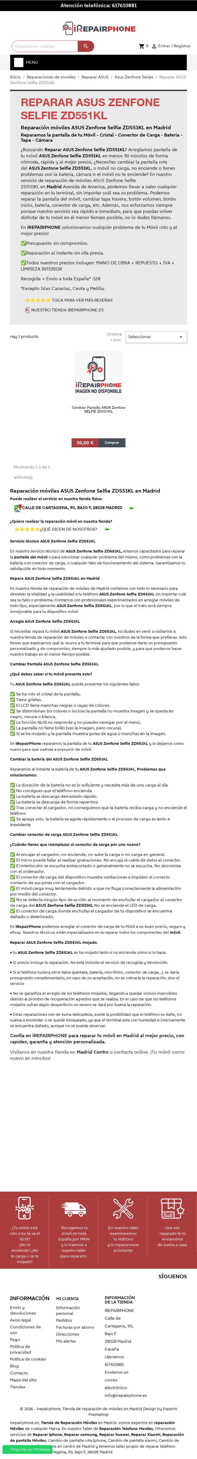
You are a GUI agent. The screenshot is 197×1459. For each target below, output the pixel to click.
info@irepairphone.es (126, 1395)
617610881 (124, 5)
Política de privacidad (20, 1349)
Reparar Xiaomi (145, 1434)
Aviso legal (20, 1320)
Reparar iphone (47, 1434)
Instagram (181, 1286)
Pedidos (64, 1320)
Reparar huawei (114, 1434)
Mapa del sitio (23, 1380)
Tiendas (17, 1387)
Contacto (19, 1373)
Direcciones (67, 1334)
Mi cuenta (67, 1299)
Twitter (137, 1286)
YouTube (148, 1286)
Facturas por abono (75, 1327)
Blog (14, 1366)
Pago (15, 1340)
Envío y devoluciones (23, 1310)
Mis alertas (66, 1341)
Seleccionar (156, 337)
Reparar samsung (80, 1434)
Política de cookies (28, 1359)
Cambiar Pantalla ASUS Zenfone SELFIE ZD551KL (98, 409)
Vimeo (170, 1286)
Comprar (112, 442)
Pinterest (159, 1286)
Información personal (68, 1310)
